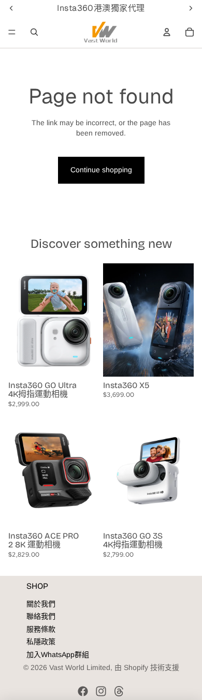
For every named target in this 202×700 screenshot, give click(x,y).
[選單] (12, 32)
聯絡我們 (40, 616)
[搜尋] (34, 32)
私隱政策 (40, 641)
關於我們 (40, 604)
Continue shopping (101, 170)
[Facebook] (83, 691)
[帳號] (166, 32)
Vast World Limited (79, 667)
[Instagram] (101, 691)
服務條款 (40, 629)
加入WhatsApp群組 (57, 654)
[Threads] (119, 691)
